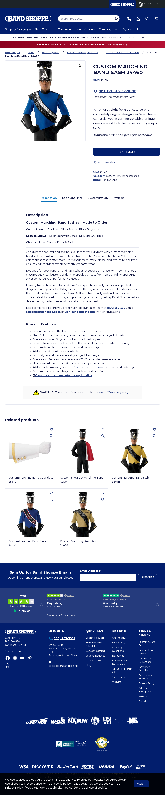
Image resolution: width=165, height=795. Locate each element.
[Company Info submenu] (118, 29)
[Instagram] (15, 658)
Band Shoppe (12, 52)
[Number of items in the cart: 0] (156, 18)
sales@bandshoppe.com (43, 311)
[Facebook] (7, 658)
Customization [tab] (97, 197)
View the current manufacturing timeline (63, 375)
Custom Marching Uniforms (82, 52)
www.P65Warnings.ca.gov (115, 392)
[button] (80, 66)
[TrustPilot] (7, 665)
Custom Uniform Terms (88, 367)
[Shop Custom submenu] (53, 29)
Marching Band (50, 52)
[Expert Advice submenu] (94, 29)
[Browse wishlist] (147, 18)
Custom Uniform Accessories (122, 52)
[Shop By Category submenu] (30, 29)
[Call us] (129, 18)
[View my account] (138, 18)
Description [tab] (49, 197)
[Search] (116, 18)
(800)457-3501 (116, 307)
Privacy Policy (14, 787)
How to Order (126, 151)
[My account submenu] (140, 29)
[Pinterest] (29, 658)
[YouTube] (22, 658)
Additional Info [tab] (72, 197)
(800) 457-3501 (64, 638)
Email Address (90, 570)
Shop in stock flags (51, 44)
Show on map (13, 651)
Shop (31, 52)
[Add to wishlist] (51, 429)
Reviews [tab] (118, 197)
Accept (141, 783)
